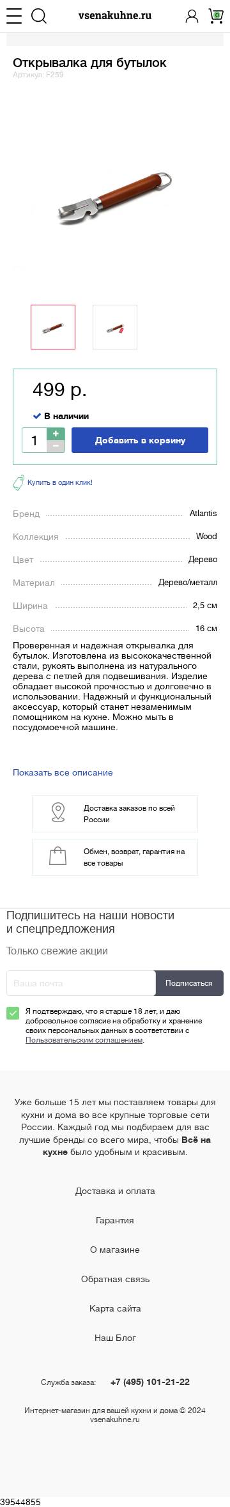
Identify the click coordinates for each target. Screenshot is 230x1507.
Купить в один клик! (60, 482)
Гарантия (115, 1220)
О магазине (115, 1249)
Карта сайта (115, 1308)
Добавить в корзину (140, 440)
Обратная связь (115, 1279)
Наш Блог (115, 1338)
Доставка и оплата (115, 1191)
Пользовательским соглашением (84, 1040)
